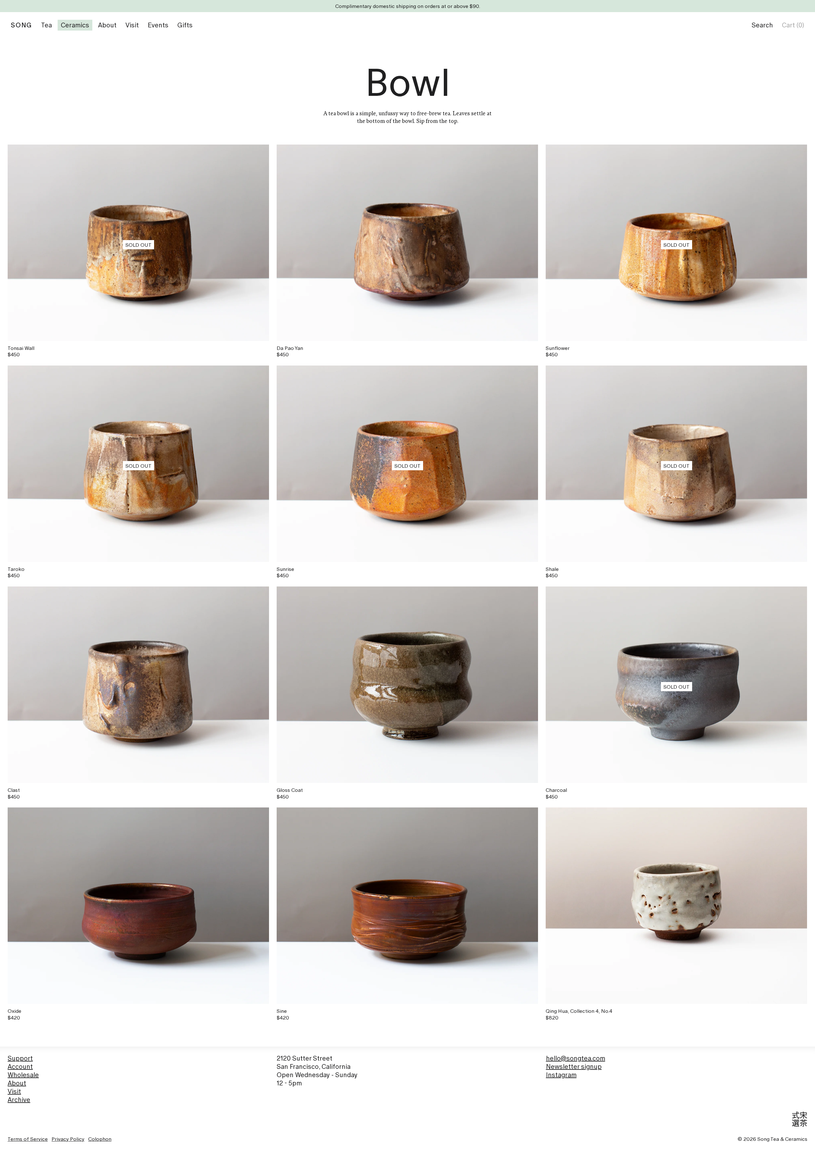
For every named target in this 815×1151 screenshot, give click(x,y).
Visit (14, 1091)
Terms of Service (28, 1139)
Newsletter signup (574, 1066)
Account (20, 1066)
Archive (19, 1100)
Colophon (99, 1139)
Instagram (561, 1075)
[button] (762, 25)
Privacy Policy (68, 1139)
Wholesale (23, 1075)
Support (20, 1058)
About (17, 1083)
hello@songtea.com (575, 1058)
